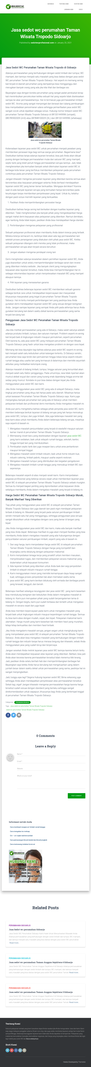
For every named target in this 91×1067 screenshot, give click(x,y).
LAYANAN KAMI (68, 9)
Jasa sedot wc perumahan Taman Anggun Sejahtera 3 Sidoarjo (41, 992)
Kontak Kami (78, 4)
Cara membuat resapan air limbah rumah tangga (27, 827)
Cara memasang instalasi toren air (22, 844)
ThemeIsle (81, 1062)
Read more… (14, 943)
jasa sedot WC (74, 435)
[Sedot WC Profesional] (15, 6)
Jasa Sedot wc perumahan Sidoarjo (27, 929)
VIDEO (81, 9)
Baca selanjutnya (32, 1039)
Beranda (51, 4)
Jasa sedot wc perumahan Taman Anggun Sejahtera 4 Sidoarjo (41, 962)
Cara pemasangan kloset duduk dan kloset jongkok (28, 840)
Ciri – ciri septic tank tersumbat (21, 836)
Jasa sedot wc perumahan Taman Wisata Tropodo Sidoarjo (31, 706)
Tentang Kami (64, 4)
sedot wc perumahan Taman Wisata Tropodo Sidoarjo (25, 710)
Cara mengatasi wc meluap (20, 831)
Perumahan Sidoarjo (22, 702)
